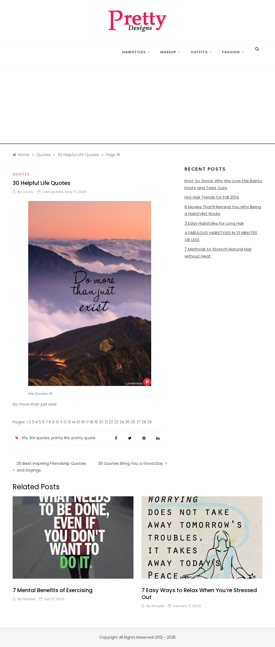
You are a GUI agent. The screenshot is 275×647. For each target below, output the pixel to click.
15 (78, 422)
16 (83, 422)
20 (101, 422)
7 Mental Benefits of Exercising (53, 590)
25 (127, 422)
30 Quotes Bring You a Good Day (130, 463)
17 (87, 422)
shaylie (29, 599)
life (25, 438)
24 (122, 422)
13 (69, 422)
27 (138, 422)
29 (149, 422)
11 (61, 422)
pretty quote (83, 438)
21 (106, 422)
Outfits (199, 52)
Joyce (28, 191)
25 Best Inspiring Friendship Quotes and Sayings (51, 466)
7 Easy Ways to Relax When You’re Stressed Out (199, 593)
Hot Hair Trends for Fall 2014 (211, 197)
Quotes (21, 174)
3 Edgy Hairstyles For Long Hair (214, 223)
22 (111, 422)
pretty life (60, 438)
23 (116, 422)
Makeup (168, 52)
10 (57, 422)
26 (133, 422)
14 (73, 422)
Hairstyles (134, 52)
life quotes (39, 438)
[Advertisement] (137, 106)
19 (96, 422)
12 (65, 422)
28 (144, 422)
